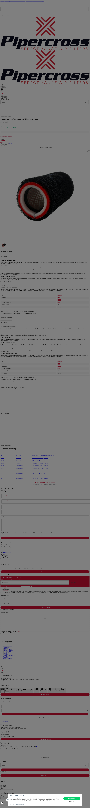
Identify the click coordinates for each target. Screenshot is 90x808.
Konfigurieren (72, 801)
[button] (2, 803)
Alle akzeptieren (71, 798)
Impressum (12, 804)
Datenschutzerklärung (19, 804)
